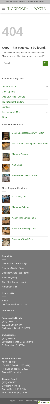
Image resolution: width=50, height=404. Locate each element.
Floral (4, 117)
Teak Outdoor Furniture (13, 102)
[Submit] (45, 63)
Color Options (8, 92)
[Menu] (3, 8)
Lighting (6, 107)
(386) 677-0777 (9, 382)
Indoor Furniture (9, 86)
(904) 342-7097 (9, 338)
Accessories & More (11, 112)
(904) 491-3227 (9, 362)
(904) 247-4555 (9, 321)
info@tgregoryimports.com (14, 304)
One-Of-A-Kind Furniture (13, 97)
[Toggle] (47, 86)
